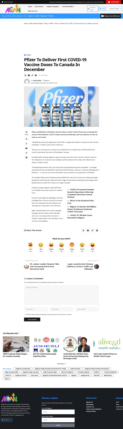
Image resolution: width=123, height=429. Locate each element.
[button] (32, 75)
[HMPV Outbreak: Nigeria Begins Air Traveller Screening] (16, 344)
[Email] (28, 75)
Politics (51, 16)
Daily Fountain (75, 369)
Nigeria (73, 375)
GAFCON (96, 375)
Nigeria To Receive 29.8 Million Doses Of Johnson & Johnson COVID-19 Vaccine (81, 209)
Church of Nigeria (67, 372)
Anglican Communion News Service (55, 375)
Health (37, 16)
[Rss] (10, 420)
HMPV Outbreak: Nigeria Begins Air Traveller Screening (15, 355)
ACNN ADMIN (37, 80)
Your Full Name (47, 408)
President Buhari (83, 372)
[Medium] (6, 420)
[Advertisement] (61, 38)
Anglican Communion (23, 369)
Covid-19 (8, 375)
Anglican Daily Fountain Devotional (97, 369)
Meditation (108, 375)
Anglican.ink (85, 375)
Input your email (47, 416)
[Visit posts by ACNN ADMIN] (27, 82)
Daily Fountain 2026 (50, 372)
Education (43, 16)
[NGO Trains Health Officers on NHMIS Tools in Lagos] (107, 344)
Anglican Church (20, 375)
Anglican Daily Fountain (31, 372)
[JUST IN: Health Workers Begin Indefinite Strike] (46, 344)
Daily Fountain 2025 (11, 372)
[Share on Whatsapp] (26, 143)
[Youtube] (2, 420)
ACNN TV (97, 372)
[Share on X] (25, 75)
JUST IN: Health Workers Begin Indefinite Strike (44, 355)
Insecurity (34, 375)
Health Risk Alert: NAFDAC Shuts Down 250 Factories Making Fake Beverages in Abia (75, 356)
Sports (7, 379)
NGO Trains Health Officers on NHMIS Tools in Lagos (105, 355)
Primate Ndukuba (110, 372)
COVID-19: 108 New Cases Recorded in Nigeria (79, 216)
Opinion (30, 16)
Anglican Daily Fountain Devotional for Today (50, 369)
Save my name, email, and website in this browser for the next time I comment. (49, 314)
